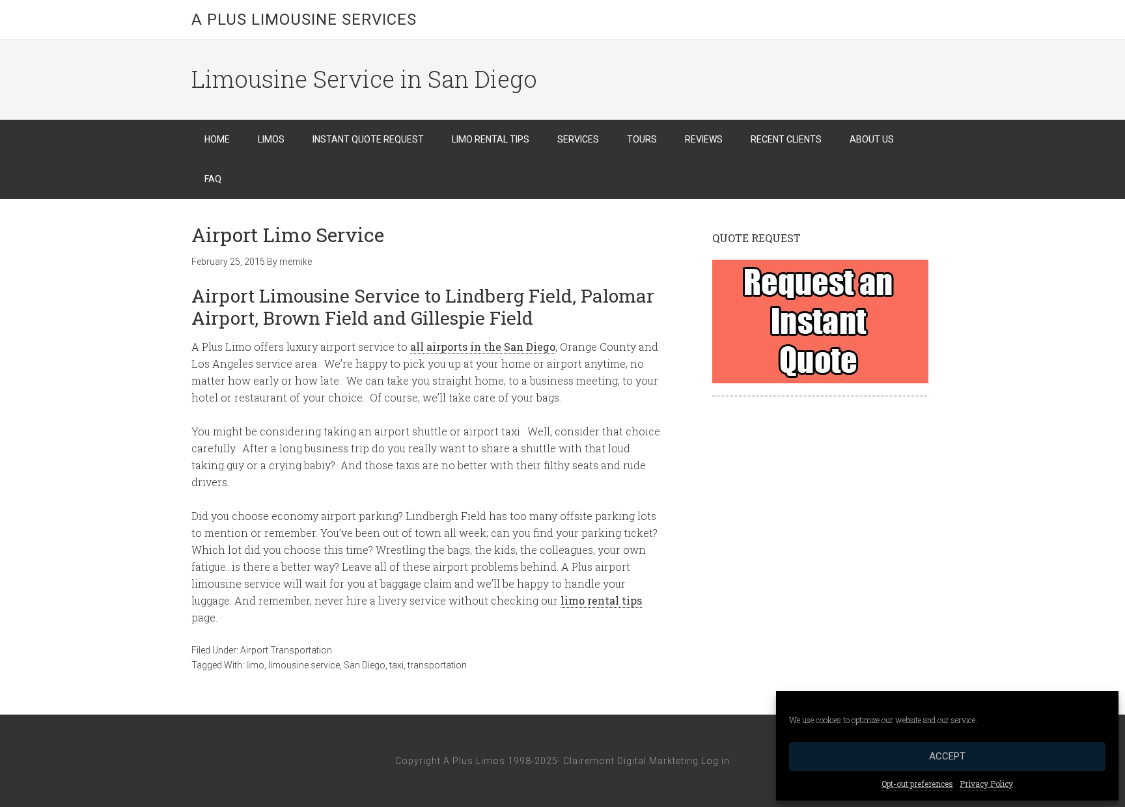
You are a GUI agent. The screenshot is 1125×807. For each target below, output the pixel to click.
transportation (437, 665)
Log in (715, 761)
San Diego (364, 665)
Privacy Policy (986, 783)
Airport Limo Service (287, 234)
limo (255, 665)
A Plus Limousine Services (304, 19)
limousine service (304, 665)
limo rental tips (601, 600)
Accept (947, 756)
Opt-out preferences (917, 783)
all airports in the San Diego (482, 346)
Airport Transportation (286, 650)
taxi (396, 665)
